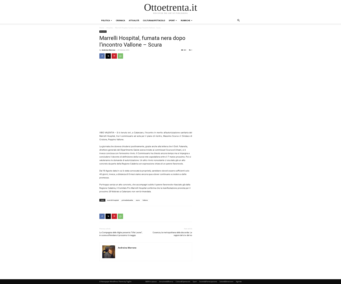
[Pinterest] (114, 56)
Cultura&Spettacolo (154, 20)
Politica (105, 20)
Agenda (239, 281)
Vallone (145, 200)
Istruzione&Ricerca (166, 281)
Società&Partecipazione (208, 281)
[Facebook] (102, 56)
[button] (238, 20)
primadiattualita (127, 200)
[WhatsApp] (120, 56)
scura (138, 200)
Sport (172, 20)
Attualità (134, 20)
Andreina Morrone (108, 50)
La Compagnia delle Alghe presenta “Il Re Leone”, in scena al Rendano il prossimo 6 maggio (120, 234)
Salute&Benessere (226, 281)
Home (101, 28)
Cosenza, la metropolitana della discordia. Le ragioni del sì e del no (172, 234)
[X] (108, 56)
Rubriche (185, 20)
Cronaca (120, 20)
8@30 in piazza (151, 281)
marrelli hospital (113, 200)
